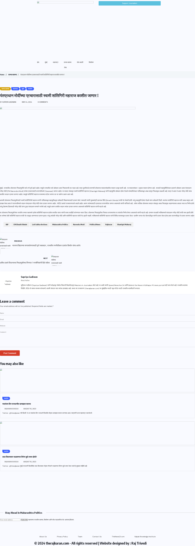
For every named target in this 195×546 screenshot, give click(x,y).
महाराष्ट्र (55, 62)
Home (2, 74)
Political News (95, 224)
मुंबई (46, 62)
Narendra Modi (79, 224)
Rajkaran (108, 224)
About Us (43, 537)
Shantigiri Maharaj (124, 224)
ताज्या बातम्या (67, 62)
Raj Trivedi (139, 543)
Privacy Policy (62, 537)
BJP (7, 224)
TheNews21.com (118, 537)
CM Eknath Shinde (20, 224)
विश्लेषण (91, 62)
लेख (65, 67)
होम (38, 62)
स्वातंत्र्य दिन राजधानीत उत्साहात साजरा (16, 403)
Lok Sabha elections (39, 224)
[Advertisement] (67, 490)
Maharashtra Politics (60, 224)
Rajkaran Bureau (12, 409)
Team (80, 537)
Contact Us (97, 537)
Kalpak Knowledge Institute (145, 537)
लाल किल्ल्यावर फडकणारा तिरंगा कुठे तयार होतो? (19, 456)
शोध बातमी (80, 62)
